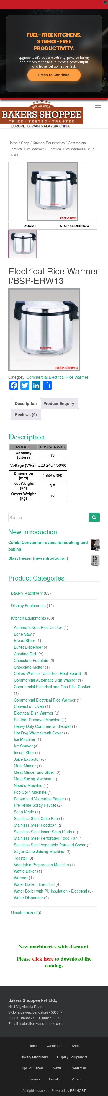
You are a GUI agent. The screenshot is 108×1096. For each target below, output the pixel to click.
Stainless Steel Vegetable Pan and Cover (50, 844)
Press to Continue (54, 75)
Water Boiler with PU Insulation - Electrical (50, 891)
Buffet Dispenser (28, 647)
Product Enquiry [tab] (58, 403)
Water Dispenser (28, 897)
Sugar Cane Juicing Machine (39, 851)
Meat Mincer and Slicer (34, 772)
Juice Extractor (27, 759)
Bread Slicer (24, 640)
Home (13, 142)
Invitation (56, 1079)
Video (76, 1079)
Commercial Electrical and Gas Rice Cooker (52, 686)
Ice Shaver (23, 746)
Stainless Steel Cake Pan (36, 818)
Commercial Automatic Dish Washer (45, 680)
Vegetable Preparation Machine (41, 864)
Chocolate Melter (29, 667)
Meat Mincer (25, 766)
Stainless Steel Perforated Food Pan (46, 838)
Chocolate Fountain (31, 660)
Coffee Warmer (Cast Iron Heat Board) (47, 673)
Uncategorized (24, 912)
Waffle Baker (25, 871)
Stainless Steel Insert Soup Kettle (43, 831)
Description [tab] (26, 403)
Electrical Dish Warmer (33, 713)
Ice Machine (24, 739)
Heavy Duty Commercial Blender (42, 726)
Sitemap (33, 1079)
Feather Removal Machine (37, 719)
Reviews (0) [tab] (26, 414)
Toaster (20, 858)
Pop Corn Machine (30, 792)
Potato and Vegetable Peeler (39, 798)
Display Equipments (28, 605)
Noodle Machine (28, 785)
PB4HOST (78, 1090)
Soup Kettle (24, 811)
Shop (25, 142)
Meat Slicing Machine (32, 779)
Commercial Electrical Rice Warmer (57, 377)
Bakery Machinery (27, 593)
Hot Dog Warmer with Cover (38, 733)
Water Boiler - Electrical (34, 884)
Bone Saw (23, 634)
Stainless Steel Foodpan (35, 825)
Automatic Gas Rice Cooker (38, 627)
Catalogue (55, 1045)
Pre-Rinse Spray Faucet (35, 805)
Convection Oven (29, 706)
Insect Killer (24, 752)
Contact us (79, 1068)
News (57, 1068)
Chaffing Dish (25, 653)
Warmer (21, 877)
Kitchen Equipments (49, 142)
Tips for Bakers (32, 1068)
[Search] (94, 517)
